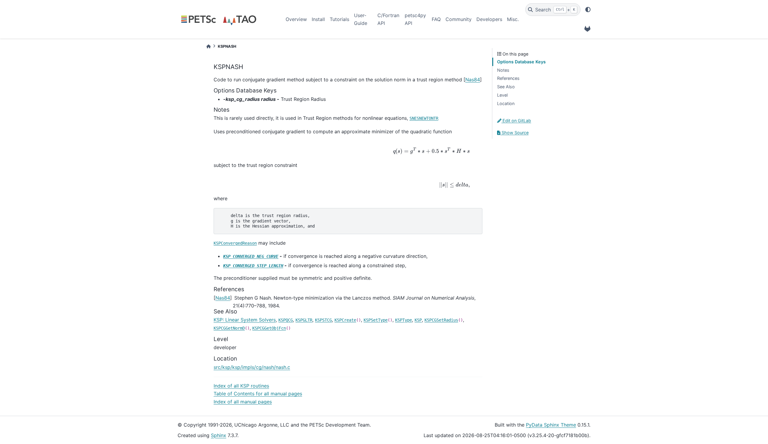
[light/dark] (588, 10)
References (508, 78)
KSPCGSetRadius (441, 320)
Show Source (514, 132)
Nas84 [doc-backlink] (222, 298)
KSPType (403, 320)
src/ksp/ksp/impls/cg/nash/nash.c (252, 367)
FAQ (436, 19)
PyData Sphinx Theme (551, 425)
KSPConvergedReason (235, 243)
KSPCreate (345, 320)
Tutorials (339, 19)
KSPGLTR (304, 320)
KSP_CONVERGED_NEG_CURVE (250, 256)
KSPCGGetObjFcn (269, 328)
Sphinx (218, 435)
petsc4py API (415, 19)
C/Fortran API (388, 19)
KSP (418, 320)
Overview (296, 19)
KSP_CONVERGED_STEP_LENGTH (253, 265)
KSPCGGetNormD (229, 328)
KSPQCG (285, 320)
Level (502, 95)
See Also (506, 86)
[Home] (208, 46)
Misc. (513, 19)
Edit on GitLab (516, 120)
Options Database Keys (521, 61)
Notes (503, 70)
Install (318, 19)
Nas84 (472, 80)
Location (505, 103)
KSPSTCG (323, 320)
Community (459, 19)
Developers (489, 19)
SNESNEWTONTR (424, 118)
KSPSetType (376, 320)
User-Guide (360, 19)
